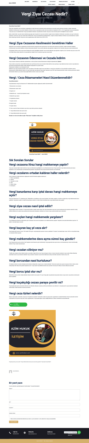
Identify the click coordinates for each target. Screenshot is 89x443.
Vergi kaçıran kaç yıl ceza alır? (15, 361)
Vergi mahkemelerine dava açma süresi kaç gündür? (31, 361)
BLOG (51, 17)
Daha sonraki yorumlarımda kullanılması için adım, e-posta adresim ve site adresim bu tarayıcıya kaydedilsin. (33, 418)
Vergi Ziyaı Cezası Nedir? (46, 361)
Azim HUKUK (12, 3)
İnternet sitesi (12, 413)
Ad (10, 402)
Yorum (10, 388)
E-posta (11, 407)
